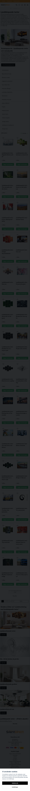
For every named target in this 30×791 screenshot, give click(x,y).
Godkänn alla (15, 783)
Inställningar (15, 787)
